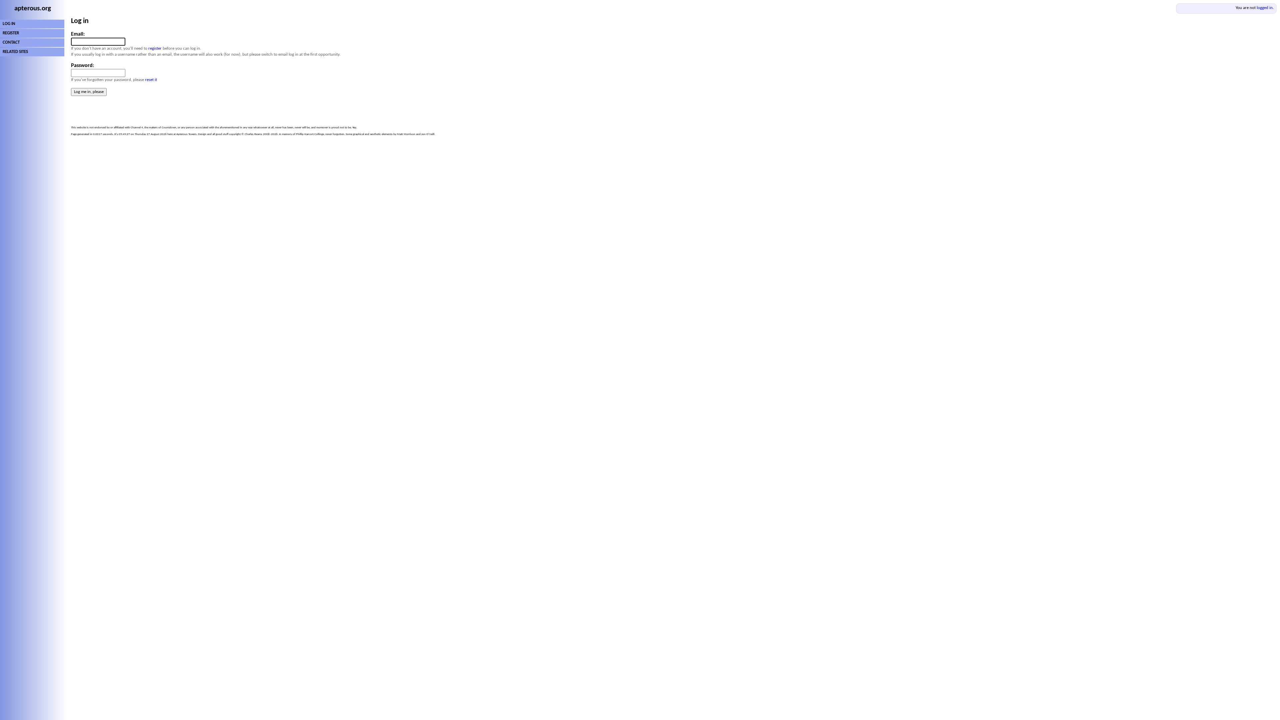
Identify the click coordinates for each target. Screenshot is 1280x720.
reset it (151, 80)
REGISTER (11, 33)
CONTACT (11, 42)
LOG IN (9, 24)
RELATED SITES (15, 52)
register (155, 48)
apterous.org (32, 8)
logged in (1265, 8)
